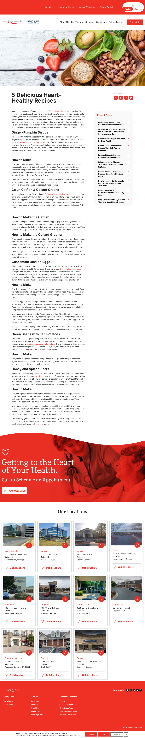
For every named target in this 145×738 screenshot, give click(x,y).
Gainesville (10, 604)
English (127, 9)
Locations (49, 7)
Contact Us (35, 711)
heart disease (60, 111)
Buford (44, 551)
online (40, 424)
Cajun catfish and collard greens (58, 194)
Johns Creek (83, 604)
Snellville (45, 658)
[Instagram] (140, 690)
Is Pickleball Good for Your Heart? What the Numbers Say (110, 123)
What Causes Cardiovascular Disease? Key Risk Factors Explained (110, 148)
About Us (64, 22)
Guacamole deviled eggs (70, 269)
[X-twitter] (134, 690)
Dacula (80, 551)
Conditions (101, 22)
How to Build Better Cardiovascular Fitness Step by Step (111, 192)
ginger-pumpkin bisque (29, 142)
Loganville (118, 604)
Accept (91, 734)
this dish (38, 376)
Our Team (76, 22)
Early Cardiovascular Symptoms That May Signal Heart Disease (111, 201)
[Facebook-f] (127, 690)
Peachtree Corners (14, 658)
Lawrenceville (11, 551)
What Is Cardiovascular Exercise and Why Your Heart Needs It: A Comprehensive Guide (111, 131)
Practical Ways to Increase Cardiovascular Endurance (109, 156)
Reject (104, 734)
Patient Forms (115, 22)
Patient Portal (106, 7)
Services (89, 22)
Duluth (116, 550)
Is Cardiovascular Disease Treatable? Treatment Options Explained (110, 164)
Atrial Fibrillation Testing (68, 711)
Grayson (45, 604)
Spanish (138, 9)
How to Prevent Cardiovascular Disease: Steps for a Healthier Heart (111, 173)
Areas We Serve (87, 7)
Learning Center (67, 7)
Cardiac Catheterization (68, 704)
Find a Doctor (8, 701)
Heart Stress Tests (66, 708)
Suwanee (81, 658)
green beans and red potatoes (42, 344)
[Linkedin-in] (130, 690)
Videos (62, 701)
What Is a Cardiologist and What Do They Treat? (111, 140)
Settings (117, 734)
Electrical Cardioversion (68, 715)
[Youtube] (137, 690)
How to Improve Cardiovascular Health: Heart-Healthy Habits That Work (111, 183)
